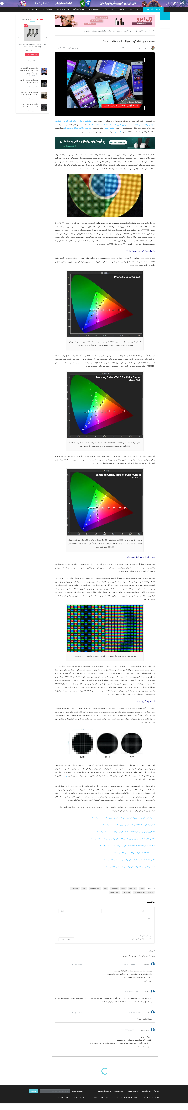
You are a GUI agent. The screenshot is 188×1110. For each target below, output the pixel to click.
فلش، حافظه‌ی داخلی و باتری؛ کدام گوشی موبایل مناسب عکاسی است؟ (129, 860)
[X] (37, 1097)
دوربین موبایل (74, 888)
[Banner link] (94, 3)
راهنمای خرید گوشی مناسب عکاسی (144, 892)
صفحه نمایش (126, 892)
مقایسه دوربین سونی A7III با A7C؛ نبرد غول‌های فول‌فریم (29, 105)
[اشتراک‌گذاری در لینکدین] (72, 877)
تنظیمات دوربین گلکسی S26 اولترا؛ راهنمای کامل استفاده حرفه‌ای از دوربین (29, 70)
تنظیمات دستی (106, 124)
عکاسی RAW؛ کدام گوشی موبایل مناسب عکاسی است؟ (134, 853)
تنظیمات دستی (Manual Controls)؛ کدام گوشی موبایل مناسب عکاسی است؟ (127, 846)
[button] (83, 877)
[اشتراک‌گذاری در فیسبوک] (68, 877)
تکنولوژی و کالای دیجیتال (153, 9)
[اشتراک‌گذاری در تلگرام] (56, 877)
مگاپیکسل (87, 121)
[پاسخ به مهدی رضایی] (64, 1030)
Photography (114, 888)
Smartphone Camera (95, 888)
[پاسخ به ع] (64, 1012)
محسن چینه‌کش (144, 48)
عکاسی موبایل (109, 128)
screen (105, 888)
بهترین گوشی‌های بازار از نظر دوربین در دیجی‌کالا (29, 81)
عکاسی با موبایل (114, 892)
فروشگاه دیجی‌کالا (33, 9)
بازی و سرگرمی (135, 9)
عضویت (33, 1091)
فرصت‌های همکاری (132, 1091)
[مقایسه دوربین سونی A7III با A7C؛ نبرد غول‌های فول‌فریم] (44, 107)
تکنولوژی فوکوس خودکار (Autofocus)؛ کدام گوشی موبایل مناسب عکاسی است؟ (126, 832)
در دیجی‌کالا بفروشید (104, 1091)
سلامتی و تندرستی (62, 9)
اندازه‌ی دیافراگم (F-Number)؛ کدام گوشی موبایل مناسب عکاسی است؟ (129, 825)
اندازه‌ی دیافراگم (76, 121)
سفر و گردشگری (78, 9)
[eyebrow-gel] (105, 21)
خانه (153, 31)
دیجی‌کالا (156, 1091)
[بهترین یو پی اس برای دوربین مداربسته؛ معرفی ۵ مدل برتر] (44, 95)
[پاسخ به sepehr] (64, 992)
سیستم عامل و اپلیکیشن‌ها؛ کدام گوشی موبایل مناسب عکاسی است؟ (130, 867)
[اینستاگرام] (33, 1097)
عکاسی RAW (94, 124)
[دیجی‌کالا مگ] (165, 16)
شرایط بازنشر (146, 1091)
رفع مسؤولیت (118, 1091)
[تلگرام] (29, 1097)
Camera (142, 888)
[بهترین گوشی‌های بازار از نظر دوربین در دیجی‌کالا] (44, 83)
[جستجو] (165, 24)
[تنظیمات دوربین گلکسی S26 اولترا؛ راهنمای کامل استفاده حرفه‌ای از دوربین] (44, 71)
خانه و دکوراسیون (94, 9)
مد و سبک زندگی (109, 9)
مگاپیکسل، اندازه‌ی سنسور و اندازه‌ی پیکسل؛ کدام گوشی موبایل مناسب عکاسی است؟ (123, 818)
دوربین (84, 888)
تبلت (65, 776)
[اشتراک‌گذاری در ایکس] (64, 877)
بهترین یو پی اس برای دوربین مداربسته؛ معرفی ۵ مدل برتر (29, 93)
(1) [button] (76, 964)
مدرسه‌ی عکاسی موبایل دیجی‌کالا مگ (77, 128)
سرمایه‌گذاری (47, 9)
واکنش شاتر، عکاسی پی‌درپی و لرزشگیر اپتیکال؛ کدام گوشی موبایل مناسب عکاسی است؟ (122, 839)
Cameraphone (132, 888)
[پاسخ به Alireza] (64, 964)
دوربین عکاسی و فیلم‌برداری (125, 31)
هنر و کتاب (122, 9)
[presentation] (46, 37)
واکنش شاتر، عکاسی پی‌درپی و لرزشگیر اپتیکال (131, 124)
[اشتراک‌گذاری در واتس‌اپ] (60, 877)
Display (123, 888)
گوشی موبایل (117, 131)
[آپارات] (41, 1097)
